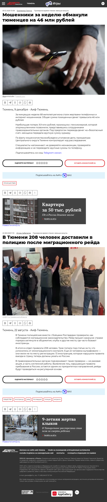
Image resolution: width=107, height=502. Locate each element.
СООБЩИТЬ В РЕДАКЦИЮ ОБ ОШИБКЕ (81, 453)
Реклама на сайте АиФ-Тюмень (32, 450)
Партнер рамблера (42, 492)
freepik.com (20, 96)
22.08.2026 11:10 (8, 233)
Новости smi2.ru (11, 225)
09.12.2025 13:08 (8, 11)
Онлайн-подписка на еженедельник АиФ (37, 453)
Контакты (60, 453)
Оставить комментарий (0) (85, 163)
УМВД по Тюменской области (14, 317)
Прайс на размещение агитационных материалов (69, 450)
